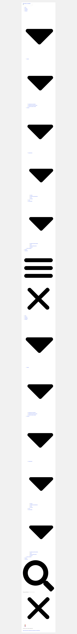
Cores (29, 508)
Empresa (26, 8)
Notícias (26, 249)
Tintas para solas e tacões (32, 106)
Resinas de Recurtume (33, 245)
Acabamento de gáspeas (32, 412)
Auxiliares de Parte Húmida (34, 243)
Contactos (26, 250)
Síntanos (31, 555)
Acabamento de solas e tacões (32, 105)
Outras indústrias (28, 248)
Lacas (31, 197)
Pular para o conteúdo (26, 3)
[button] (38, 283)
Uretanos (31, 198)
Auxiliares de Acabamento (34, 196)
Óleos (31, 244)
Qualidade (26, 9)
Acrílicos (31, 195)
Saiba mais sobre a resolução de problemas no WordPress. (31, 630)
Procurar (24, 592)
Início (25, 7)
